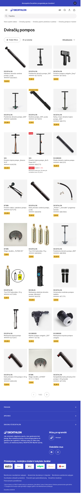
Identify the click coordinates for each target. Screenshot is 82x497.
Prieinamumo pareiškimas (13, 481)
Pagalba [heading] (7, 407)
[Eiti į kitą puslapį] (46, 394)
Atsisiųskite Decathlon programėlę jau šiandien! (38, 3)
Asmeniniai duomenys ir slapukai (39, 475)
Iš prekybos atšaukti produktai (14, 478)
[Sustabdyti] (75, 3)
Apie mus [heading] (7, 416)
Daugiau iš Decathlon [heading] (12, 424)
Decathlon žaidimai (55, 478)
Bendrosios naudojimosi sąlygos (15, 475)
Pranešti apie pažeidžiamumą (36, 478)
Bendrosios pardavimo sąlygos (62, 475)
